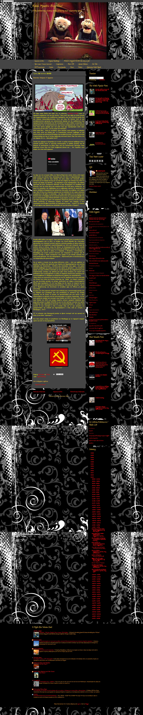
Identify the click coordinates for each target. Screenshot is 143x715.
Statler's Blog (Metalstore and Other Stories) (44, 672)
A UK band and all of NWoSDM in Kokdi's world (98, 320)
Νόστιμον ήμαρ (37, 658)
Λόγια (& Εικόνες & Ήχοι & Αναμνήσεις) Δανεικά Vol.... (99, 547)
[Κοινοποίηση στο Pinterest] (62, 374)
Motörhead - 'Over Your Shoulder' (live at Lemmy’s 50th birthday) (53, 632)
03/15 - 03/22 (96, 610)
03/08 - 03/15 (96, 612)
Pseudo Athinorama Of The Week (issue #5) (102, 90)
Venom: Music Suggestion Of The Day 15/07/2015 (99, 552)
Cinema (51, 67)
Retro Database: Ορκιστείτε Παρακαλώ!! (98, 555)
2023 (92, 459)
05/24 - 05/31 (96, 588)
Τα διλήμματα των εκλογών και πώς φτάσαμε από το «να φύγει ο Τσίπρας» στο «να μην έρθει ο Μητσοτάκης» (60, 690)
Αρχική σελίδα (39, 61)
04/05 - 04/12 (96, 603)
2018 (92, 470)
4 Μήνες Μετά (92, 288)
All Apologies (93, 298)
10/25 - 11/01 (96, 499)
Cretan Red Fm (93, 438)
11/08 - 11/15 (96, 494)
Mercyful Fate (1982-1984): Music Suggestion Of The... (98, 535)
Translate (102, 80)
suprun (79, 704)
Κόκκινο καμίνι (38, 640)
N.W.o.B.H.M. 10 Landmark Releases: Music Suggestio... (98, 544)
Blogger (87, 704)
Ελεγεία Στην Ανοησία (94, 253)
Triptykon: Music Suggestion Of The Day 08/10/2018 (102, 408)
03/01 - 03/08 (96, 614)
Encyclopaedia (62, 67)
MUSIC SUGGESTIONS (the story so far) (77, 61)
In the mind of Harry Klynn (40, 689)
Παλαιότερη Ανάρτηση (77, 392)
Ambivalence (93, 235)
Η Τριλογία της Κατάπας (94, 266)
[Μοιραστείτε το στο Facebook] (61, 374)
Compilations (59, 64)
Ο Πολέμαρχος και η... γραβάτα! (47, 682)
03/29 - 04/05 (96, 605)
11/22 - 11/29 (96, 490)
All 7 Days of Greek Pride (96, 258)
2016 (92, 475)
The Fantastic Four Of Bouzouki (98, 261)
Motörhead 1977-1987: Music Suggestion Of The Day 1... (98, 530)
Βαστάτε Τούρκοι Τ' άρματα (98, 563)
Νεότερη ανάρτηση (39, 392)
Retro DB (71, 64)
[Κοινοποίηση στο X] (59, 374)
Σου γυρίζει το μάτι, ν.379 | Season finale (43, 659)
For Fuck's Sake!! (94, 233)
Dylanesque (92, 302)
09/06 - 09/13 (96, 514)
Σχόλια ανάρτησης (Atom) (62, 396)
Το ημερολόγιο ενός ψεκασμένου (96, 224)
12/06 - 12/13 (96, 485)
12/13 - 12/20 (96, 483)
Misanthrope (93, 283)
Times (91, 305)
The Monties (93, 315)
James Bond (92, 230)
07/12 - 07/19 (96, 527)
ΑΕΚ (90, 215)
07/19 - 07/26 (96, 525)
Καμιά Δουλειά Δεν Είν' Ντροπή (96, 237)
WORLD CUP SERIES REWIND (101, 375)
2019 (92, 468)
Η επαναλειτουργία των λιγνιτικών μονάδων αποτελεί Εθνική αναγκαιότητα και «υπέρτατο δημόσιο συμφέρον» (66, 641)
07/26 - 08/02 (96, 523)
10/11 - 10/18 (96, 503)
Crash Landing (99, 398)
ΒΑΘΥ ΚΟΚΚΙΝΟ (38, 649)
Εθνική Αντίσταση (93, 290)
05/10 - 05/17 (96, 592)
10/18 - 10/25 (96, 501)
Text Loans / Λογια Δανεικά (42, 64)
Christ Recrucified (94, 285)
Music (72, 67)
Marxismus (92, 256)
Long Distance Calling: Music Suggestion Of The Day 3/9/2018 (102, 388)
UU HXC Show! (43, 664)
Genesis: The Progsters (96, 328)
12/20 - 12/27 (96, 481)
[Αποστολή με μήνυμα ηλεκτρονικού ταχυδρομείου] (57, 374)
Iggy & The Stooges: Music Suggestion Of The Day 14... (98, 560)
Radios (80, 67)
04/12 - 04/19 (96, 601)
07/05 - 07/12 (96, 574)
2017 (92, 473)
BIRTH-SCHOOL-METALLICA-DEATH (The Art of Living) (97, 218)
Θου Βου (91, 280)
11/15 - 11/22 (95, 492)
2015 (92, 477)
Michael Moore (93, 263)
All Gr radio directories (96, 440)
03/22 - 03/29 (96, 607)
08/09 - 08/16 (96, 518)
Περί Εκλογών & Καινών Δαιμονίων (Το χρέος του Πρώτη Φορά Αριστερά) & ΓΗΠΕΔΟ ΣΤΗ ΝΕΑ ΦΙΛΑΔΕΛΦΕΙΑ (101, 365)
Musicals (91, 271)
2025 (92, 455)
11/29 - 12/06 (96, 488)
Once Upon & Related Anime (97, 331)
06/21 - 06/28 (96, 579)
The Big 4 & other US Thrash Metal (99, 275)
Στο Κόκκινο (92, 428)
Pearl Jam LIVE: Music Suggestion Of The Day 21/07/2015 (102, 122)
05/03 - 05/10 (96, 594)
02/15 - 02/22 (96, 618)
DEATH (91, 317)
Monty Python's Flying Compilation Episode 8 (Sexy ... (99, 539)
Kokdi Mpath (101, 171)
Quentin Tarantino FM (95, 326)
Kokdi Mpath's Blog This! (47, 6)
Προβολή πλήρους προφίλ (95, 186)
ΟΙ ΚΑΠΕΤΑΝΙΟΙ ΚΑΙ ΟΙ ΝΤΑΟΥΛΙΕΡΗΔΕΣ (45, 696)
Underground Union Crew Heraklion (42, 663)
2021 (92, 464)
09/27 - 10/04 (96, 507)
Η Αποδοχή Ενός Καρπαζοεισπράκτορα (100, 143)
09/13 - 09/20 (96, 512)
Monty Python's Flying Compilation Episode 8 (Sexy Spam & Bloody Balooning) (102, 100)
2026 (92, 453)
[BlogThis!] (58, 374)
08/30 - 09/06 (96, 516)
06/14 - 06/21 (96, 581)
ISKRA (35, 694)
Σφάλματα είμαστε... (93, 245)
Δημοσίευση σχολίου (40, 385)
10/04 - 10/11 (96, 505)
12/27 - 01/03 (96, 479)
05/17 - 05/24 (96, 590)
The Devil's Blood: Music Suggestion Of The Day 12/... (99, 571)
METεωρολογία (39, 67)
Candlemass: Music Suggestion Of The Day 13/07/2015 (99, 566)
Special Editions (83, 64)
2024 (92, 457)
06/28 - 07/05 (96, 577)
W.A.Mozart (92, 278)
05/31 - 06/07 (96, 585)
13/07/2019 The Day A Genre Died (101, 341)
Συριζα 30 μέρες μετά (94, 242)
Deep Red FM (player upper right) (99, 436)
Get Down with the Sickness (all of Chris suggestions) (99, 248)
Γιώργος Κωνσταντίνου (94, 310)
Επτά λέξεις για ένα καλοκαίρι (46, 650)
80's (90, 307)
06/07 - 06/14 (96, 583)
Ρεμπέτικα (91, 433)
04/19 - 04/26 (96, 599)
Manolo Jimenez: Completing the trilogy (102, 352)
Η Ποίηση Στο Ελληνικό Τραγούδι (96, 273)
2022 (92, 462)
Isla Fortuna (42, 673)
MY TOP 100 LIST (94, 222)
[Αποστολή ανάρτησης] (54, 375)
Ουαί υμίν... (91, 295)
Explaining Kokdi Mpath (94, 67)
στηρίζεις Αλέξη (73, 113)
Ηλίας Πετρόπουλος (93, 300)
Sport (91, 431)
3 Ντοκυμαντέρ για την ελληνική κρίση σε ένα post (99, 227)
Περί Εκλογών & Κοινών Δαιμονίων (96, 240)
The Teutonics (93, 312)
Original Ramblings (53, 61)
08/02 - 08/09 (96, 521)
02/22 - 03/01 (96, 616)
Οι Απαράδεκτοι (92, 323)
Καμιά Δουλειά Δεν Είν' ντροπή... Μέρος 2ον (100, 133)
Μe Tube (94, 64)
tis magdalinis (37, 680)
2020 (92, 466)
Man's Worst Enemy (94, 251)
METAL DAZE (37, 631)
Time (90, 293)
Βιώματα (91, 268)
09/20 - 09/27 (96, 510)
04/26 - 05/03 (96, 596)
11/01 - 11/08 (96, 496)
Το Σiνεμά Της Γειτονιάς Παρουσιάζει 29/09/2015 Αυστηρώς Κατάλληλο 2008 (102, 112)
